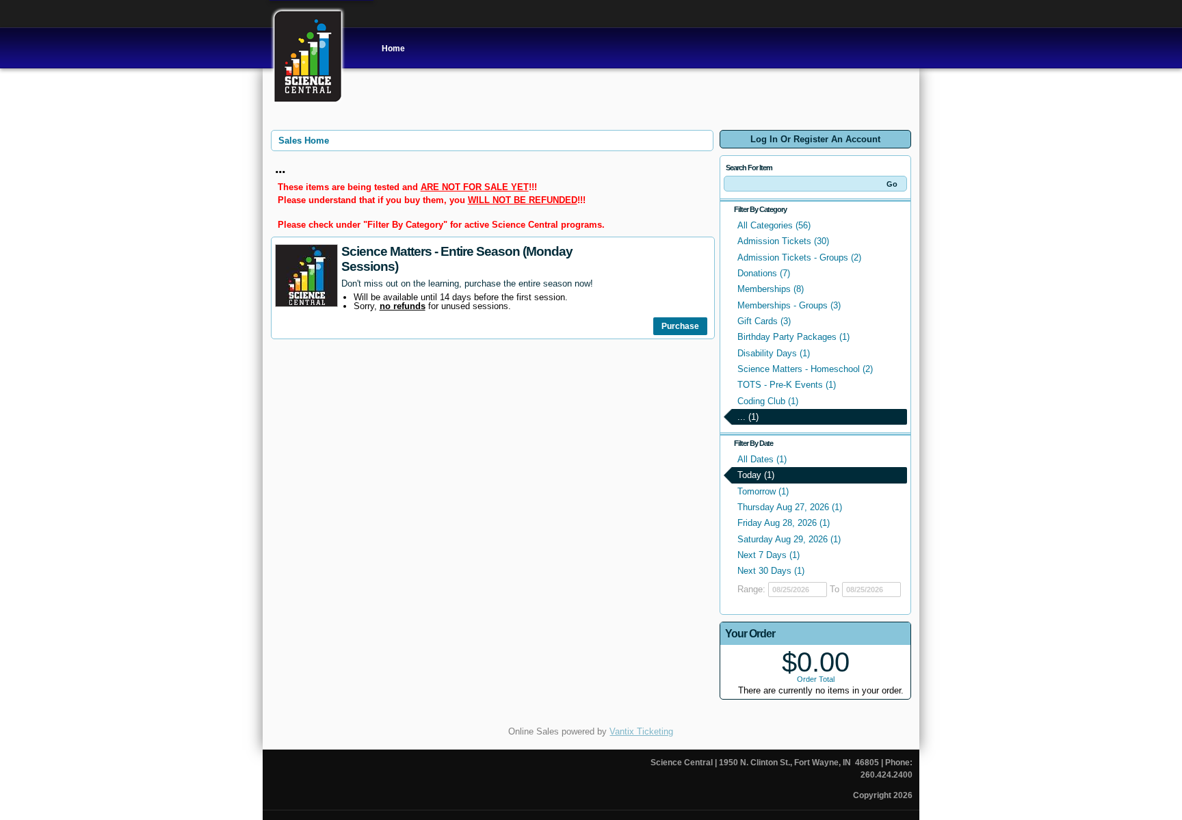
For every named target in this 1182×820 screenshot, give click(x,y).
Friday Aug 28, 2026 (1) (783, 523)
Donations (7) (763, 273)
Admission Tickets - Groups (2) (799, 257)
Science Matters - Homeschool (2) (805, 369)
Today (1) (755, 475)
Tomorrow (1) (763, 491)
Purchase (680, 326)
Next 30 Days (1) (770, 571)
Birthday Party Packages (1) (793, 337)
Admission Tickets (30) (783, 241)
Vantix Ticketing (641, 731)
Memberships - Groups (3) (789, 305)
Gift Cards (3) (764, 321)
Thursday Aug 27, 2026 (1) (789, 507)
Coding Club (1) (767, 401)
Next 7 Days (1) (768, 555)
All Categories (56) (774, 225)
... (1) (748, 417)
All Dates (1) (762, 459)
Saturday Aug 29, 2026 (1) (789, 539)
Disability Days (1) (773, 353)
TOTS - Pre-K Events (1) (786, 385)
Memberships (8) (770, 289)
